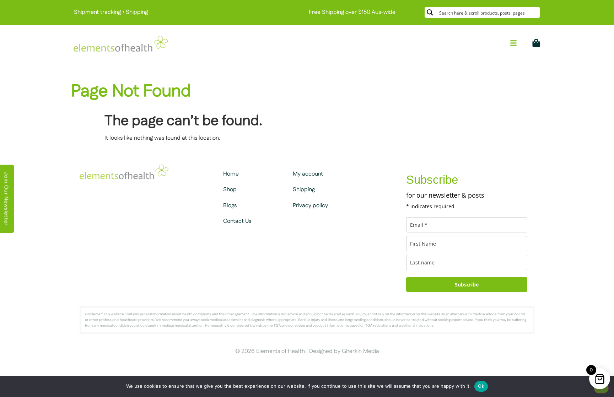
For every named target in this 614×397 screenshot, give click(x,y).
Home (231, 174)
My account (308, 174)
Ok (481, 386)
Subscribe (467, 284)
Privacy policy (310, 206)
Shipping (137, 12)
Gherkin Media (360, 351)
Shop (230, 190)
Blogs (230, 206)
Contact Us (237, 221)
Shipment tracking (97, 12)
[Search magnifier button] (430, 12)
